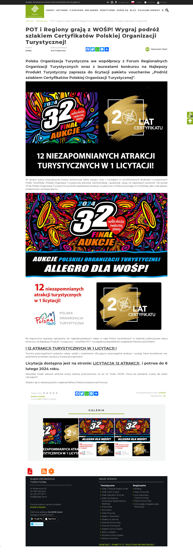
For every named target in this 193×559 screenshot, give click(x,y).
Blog (133, 10)
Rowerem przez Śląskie (112, 535)
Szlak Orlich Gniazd (110, 492)
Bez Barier (91, 10)
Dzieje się (122, 10)
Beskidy (138, 489)
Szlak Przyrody (108, 513)
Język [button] (138, 2)
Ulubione (151, 2)
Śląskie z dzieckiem (110, 516)
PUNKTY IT (118, 544)
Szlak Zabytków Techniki (113, 495)
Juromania (106, 510)
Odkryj (50, 10)
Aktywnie (62, 10)
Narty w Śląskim (109, 532)
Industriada (107, 507)
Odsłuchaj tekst (159, 49)
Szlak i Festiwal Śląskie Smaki (115, 489)
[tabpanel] (61, 438)
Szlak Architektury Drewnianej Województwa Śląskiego (114, 501)
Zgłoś (162, 393)
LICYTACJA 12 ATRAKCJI (117, 363)
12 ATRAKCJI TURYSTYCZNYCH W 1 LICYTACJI (71, 348)
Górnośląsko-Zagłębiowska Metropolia (146, 505)
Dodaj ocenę (38, 396)
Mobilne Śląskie (38, 507)
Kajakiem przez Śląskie (112, 529)
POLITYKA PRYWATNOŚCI (140, 544)
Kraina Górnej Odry (142, 501)
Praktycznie (107, 10)
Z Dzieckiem (76, 10)
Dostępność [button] (123, 2)
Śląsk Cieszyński (141, 492)
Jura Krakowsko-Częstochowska (141, 496)
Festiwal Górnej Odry (111, 522)
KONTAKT (104, 544)
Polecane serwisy (149, 10)
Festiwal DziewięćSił (111, 526)
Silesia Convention (110, 538)
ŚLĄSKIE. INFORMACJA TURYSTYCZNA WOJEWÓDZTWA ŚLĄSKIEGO (53, 2)
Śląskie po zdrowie (110, 519)
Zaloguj (163, 2)
